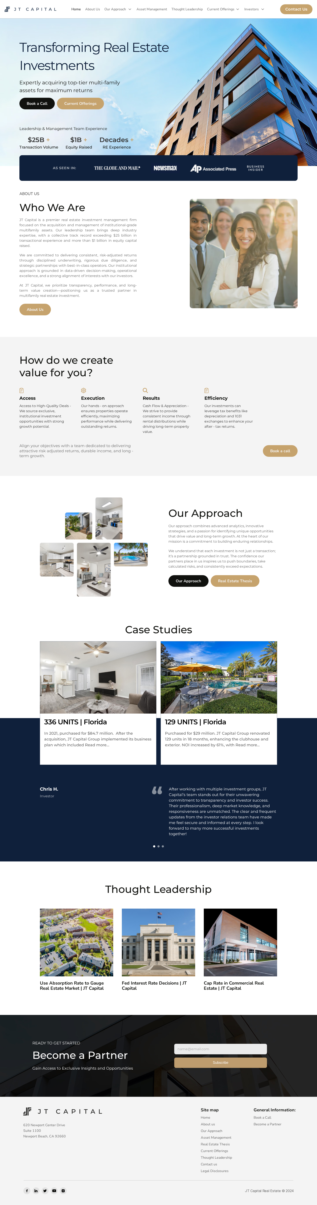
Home (76, 9)
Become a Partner (267, 1124)
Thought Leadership (187, 9)
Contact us (209, 1164)
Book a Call (262, 1117)
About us (208, 1124)
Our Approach (115, 9)
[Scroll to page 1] (153, 846)
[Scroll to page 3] (163, 846)
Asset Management (152, 9)
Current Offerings (220, 9)
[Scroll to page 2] (158, 846)
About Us (92, 9)
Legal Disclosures (215, 1171)
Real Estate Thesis (215, 1144)
